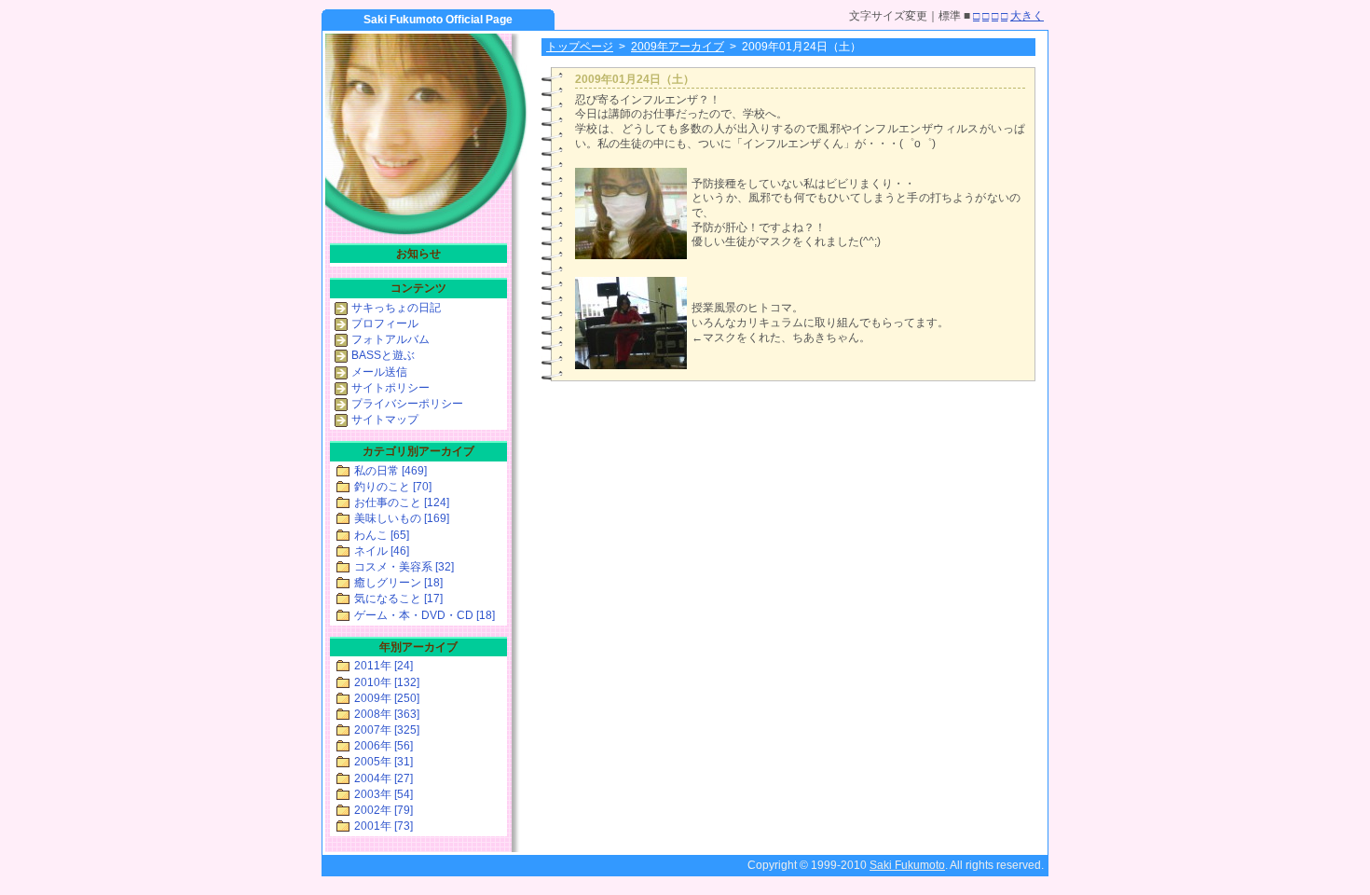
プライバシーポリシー (407, 403)
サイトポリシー (390, 387)
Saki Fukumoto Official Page (438, 19)
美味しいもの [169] (401, 518)
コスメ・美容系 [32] (404, 566)
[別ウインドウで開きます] (631, 255)
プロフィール (384, 323)
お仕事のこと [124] (401, 502)
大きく (1027, 15)
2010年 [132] (386, 682)
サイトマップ (384, 419)
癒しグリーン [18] (398, 582)
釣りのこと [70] (393, 486)
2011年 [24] (383, 665)
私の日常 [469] (390, 470)
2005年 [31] (383, 761)
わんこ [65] (381, 535)
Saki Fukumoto (907, 865)
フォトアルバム (390, 339)
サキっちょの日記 (396, 307)
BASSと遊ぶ (383, 355)
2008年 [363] (386, 714)
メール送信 (379, 372)
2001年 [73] (383, 826)
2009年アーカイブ (677, 46)
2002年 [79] (383, 810)
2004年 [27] (383, 778)
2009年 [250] (386, 698)
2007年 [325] (386, 730)
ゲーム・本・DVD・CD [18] (424, 615)
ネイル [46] (381, 551)
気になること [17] (398, 598)
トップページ (579, 46)
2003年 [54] (383, 794)
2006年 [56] (383, 745)
